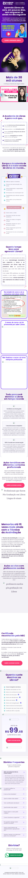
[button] (1, 94)
